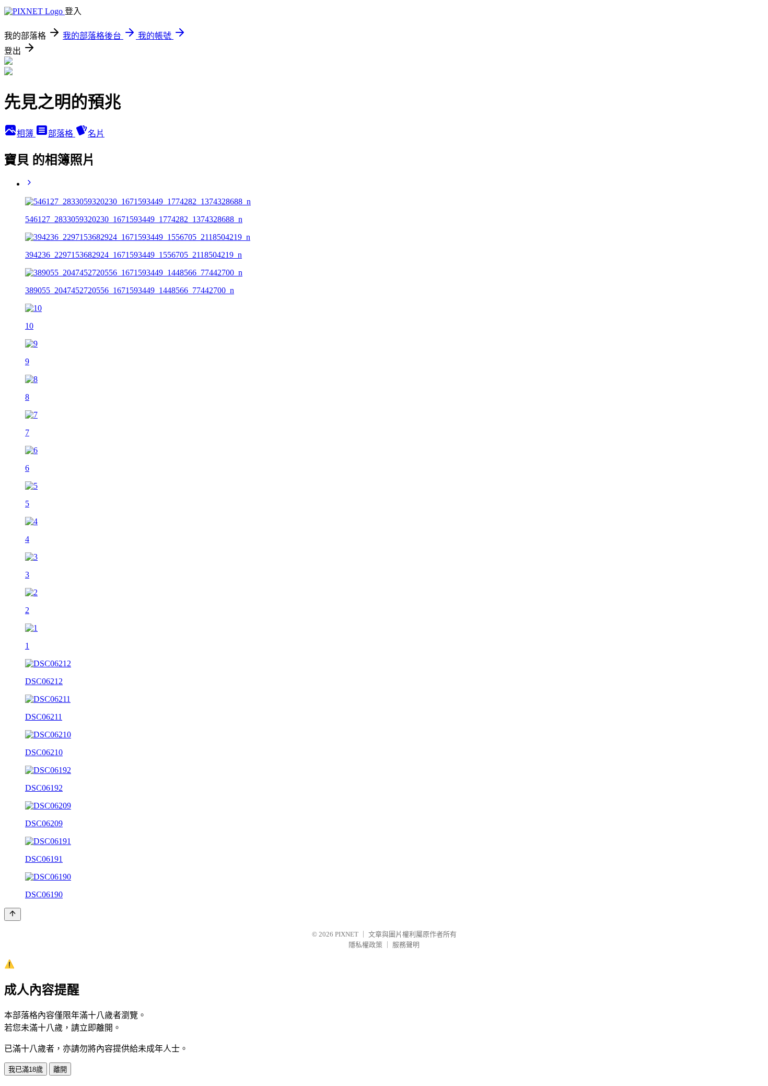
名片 (96, 133)
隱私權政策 (365, 945)
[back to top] (12, 914)
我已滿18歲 (25, 1069)
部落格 (61, 133)
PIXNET (346, 934)
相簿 (26, 133)
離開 (60, 1069)
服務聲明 (406, 945)
